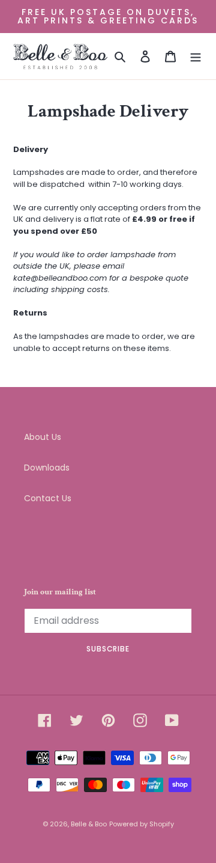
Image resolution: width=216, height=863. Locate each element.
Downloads (47, 468)
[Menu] (195, 56)
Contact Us (47, 498)
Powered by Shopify (141, 824)
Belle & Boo (89, 824)
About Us (42, 437)
